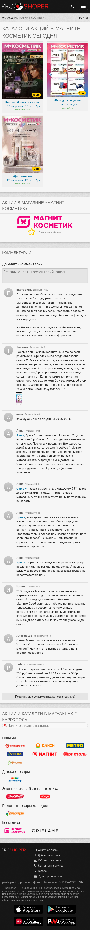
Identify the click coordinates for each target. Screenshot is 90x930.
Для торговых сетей (50, 876)
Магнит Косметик (15, 830)
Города (42, 871)
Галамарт (15, 813)
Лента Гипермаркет (15, 754)
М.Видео (45, 796)
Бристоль (75, 754)
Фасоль (15, 762)
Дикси (45, 745)
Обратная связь (47, 850)
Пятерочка (15, 745)
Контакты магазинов (50, 865)
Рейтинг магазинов (49, 860)
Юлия (20, 435)
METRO (75, 745)
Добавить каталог (48, 855)
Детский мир (15, 779)
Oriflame (45, 830)
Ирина (20, 517)
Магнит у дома (45, 754)
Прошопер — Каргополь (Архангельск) (25, 6)
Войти (83, 18)
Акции (12, 18)
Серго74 (22, 488)
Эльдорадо (15, 796)
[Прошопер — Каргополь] (3, 18)
